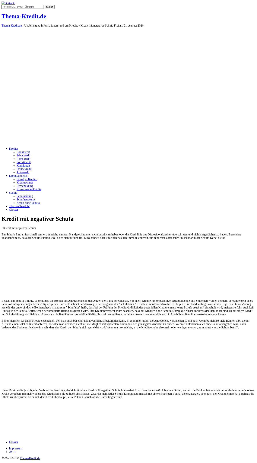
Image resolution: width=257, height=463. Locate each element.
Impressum (15, 448)
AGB (12, 451)
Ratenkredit (23, 158)
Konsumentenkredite (29, 189)
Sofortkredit (24, 162)
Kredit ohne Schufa (28, 202)
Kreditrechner (25, 182)
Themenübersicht (19, 206)
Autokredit (23, 172)
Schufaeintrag (25, 196)
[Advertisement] (128, 86)
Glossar (13, 209)
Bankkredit (23, 152)
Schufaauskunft (26, 199)
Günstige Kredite (27, 179)
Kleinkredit (23, 165)
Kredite (13, 148)
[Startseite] (8, 3)
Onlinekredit (24, 169)
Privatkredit (23, 155)
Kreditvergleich (18, 175)
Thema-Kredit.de (12, 25)
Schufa (13, 192)
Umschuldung (25, 185)
